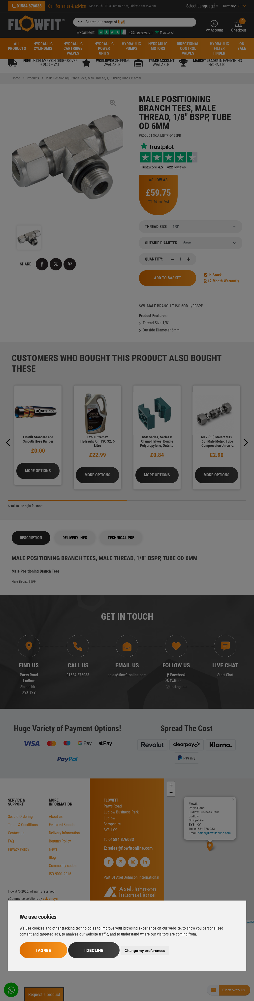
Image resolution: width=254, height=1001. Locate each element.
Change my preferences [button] (145, 950)
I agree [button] (43, 950)
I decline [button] (93, 950)
